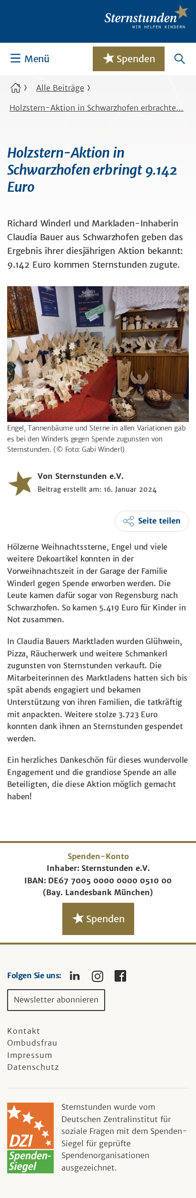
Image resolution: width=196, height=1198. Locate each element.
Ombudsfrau (32, 1043)
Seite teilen (159, 520)
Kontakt (23, 1031)
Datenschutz (33, 1067)
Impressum (29, 1055)
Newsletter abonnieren (56, 999)
